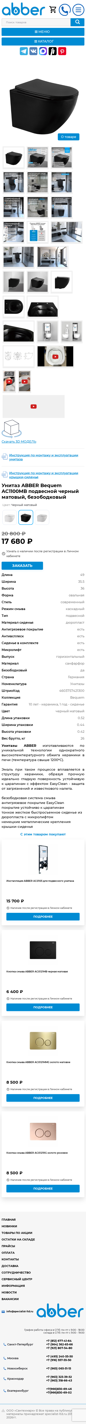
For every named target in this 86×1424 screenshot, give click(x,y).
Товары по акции (17, 1233)
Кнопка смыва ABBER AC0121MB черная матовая (37, 971)
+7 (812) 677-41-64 (59, 1341)
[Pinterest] (62, 51)
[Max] (43, 51)
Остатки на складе (18, 1239)
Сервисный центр (17, 1279)
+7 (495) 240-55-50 (59, 1356)
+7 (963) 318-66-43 (59, 1380)
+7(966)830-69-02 (59, 1392)
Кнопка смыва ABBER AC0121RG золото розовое (37, 1152)
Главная (9, 1219)
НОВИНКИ (9, 1226)
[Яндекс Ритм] (53, 51)
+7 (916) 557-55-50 (58, 1360)
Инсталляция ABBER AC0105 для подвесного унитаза (40, 881)
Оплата (8, 1253)
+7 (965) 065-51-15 (58, 1368)
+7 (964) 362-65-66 (59, 1344)
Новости (9, 1292)
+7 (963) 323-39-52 (59, 1377)
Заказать (22, 566)
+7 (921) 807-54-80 (59, 1348)
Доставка (10, 1266)
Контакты (10, 1259)
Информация (13, 1286)
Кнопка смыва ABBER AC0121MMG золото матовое (38, 1062)
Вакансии (10, 1299)
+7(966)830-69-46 (59, 1389)
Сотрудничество (16, 1272)
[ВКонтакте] (33, 51)
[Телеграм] (24, 51)
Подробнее (43, 916)
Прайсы (8, 1246)
